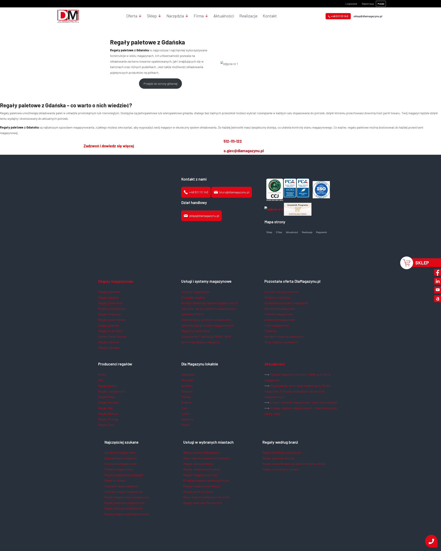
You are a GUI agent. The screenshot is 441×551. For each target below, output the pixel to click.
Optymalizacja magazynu (120, 458)
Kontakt (270, 15)
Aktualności (223, 15)
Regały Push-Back (110, 331)
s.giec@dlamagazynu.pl (244, 150)
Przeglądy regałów (193, 297)
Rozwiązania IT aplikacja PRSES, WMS (206, 336)
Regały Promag (108, 419)
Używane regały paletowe (121, 486)
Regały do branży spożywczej (281, 452)
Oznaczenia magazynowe (120, 464)
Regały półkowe (108, 325)
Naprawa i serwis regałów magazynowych (208, 308)
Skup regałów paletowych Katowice (206, 458)
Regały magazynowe (115, 281)
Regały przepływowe (111, 308)
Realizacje (248, 15)
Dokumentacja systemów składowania (206, 320)
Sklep (152, 15)
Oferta (131, 15)
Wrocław (187, 380)
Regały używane (108, 347)
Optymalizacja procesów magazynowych (207, 325)
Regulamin (321, 232)
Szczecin (187, 385)
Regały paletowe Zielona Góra (202, 503)
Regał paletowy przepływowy (123, 508)
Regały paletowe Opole (198, 491)
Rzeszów (187, 391)
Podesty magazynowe (278, 314)
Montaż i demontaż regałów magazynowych (209, 303)
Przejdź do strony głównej (160, 83)
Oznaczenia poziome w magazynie (286, 303)
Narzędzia (175, 15)
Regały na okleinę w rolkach (280, 469)
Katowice (187, 419)
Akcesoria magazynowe (279, 308)
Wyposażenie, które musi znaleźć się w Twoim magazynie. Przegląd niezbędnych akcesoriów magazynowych (297, 391)
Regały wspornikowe (111, 320)
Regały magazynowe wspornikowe (126, 514)
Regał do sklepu (115, 480)
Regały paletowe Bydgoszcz (201, 452)
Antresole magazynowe (279, 320)
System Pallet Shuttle (112, 336)
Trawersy (270, 331)
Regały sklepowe (109, 314)
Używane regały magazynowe (123, 491)
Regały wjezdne (108, 297)
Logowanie (351, 3)
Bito (100, 380)
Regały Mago (106, 397)
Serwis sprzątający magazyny (200, 342)
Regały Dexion (107, 385)
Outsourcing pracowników (281, 292)
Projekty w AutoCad (277, 297)
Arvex (102, 374)
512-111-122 (233, 141)
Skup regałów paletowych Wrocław (206, 497)
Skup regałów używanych (281, 342)
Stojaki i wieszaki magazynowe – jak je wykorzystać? (303, 402)
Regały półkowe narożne (278, 458)
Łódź (184, 408)
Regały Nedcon (108, 413)
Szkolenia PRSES (192, 314)
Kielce (185, 425)
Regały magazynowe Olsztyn (201, 486)
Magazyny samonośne (195, 331)
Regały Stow (106, 425)
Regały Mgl (105, 408)
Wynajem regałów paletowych (284, 336)
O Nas (279, 232)
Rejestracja (368, 3)
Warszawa (188, 374)
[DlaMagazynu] (68, 16)
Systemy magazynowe (195, 292)
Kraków (186, 402)
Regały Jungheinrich (112, 391)
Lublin (185, 413)
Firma (199, 15)
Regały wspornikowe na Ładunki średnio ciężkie (293, 464)
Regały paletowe (109, 292)
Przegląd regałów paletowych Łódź (206, 480)
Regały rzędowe (108, 342)
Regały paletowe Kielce (198, 464)
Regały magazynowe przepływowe (126, 497)
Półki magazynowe (276, 325)
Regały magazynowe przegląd (123, 475)
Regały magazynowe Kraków (201, 469)
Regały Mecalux (108, 402)
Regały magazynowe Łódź (200, 475)
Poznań (186, 397)
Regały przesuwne (110, 303)
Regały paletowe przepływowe (124, 503)
